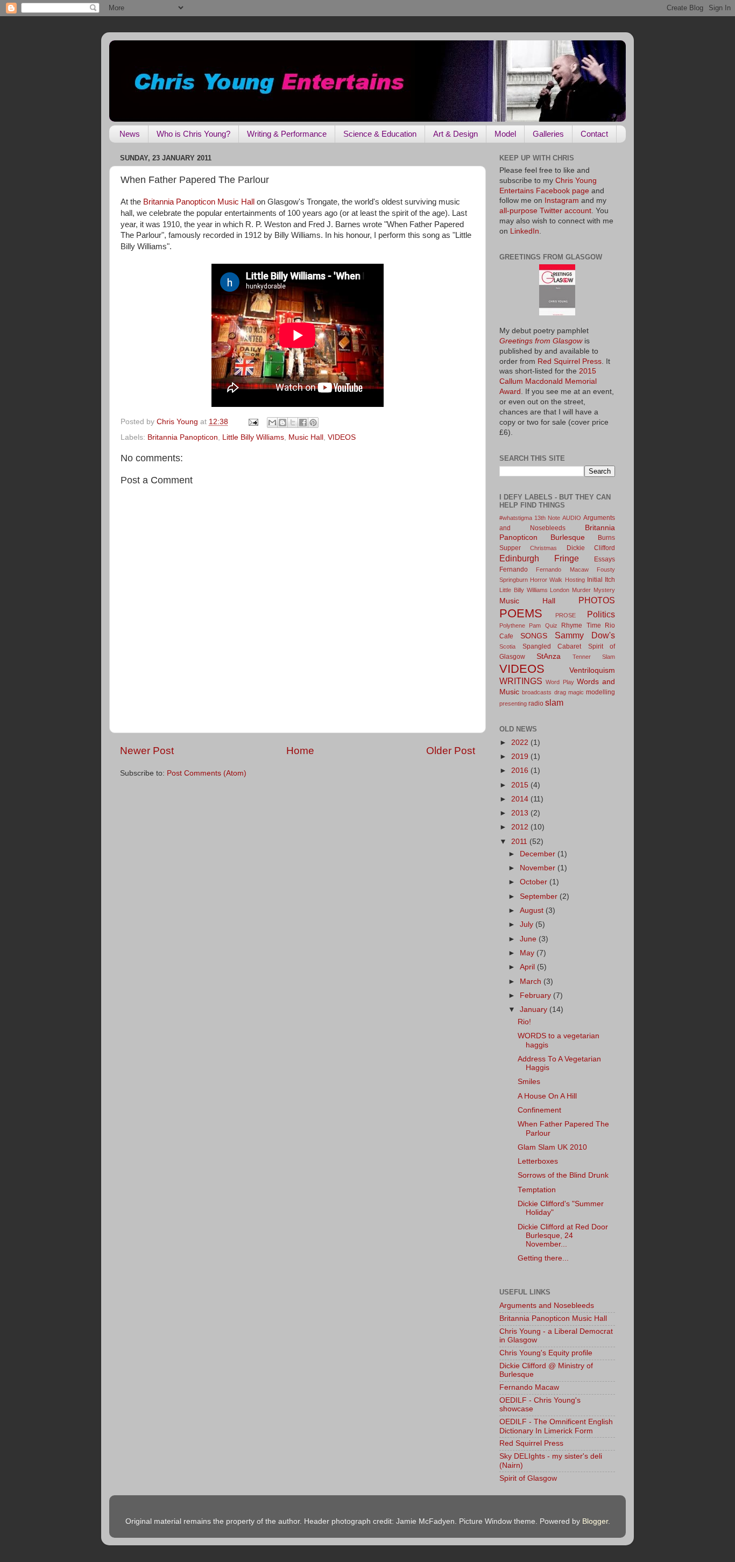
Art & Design (455, 133)
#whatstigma (515, 518)
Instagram (562, 200)
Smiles (529, 1082)
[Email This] (272, 422)
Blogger (595, 1521)
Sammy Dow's (585, 635)
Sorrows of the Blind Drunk (563, 1175)
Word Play (560, 682)
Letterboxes (538, 1161)
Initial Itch (601, 579)
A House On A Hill (547, 1096)
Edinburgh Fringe (539, 558)
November (538, 868)
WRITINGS (520, 681)
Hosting (575, 579)
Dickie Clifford (591, 548)
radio (535, 703)
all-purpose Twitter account (545, 211)
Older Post (450, 750)
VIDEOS (342, 437)
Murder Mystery (593, 590)
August (533, 910)
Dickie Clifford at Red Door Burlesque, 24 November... (563, 1235)
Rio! (524, 1022)
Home (300, 750)
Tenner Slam (594, 656)
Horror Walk (546, 579)
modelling (600, 692)
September (540, 896)
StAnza (548, 656)
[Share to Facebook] (303, 422)
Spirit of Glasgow (528, 1478)
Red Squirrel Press (570, 361)
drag (560, 692)
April (528, 967)
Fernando (513, 569)
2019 (521, 756)
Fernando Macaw (562, 569)
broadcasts (537, 692)
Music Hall (305, 437)
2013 (521, 813)
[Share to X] (292, 422)
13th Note (547, 518)
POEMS (520, 613)
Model (505, 133)
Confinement (539, 1110)
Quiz (551, 625)
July (527, 924)
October (534, 882)
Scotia (507, 646)
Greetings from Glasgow (540, 341)
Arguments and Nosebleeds (546, 1305)
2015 (521, 785)
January (534, 1009)
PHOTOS (596, 600)
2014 (521, 799)
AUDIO (571, 518)
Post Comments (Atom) (206, 773)
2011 (520, 842)
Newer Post (147, 750)
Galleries (548, 133)
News (129, 133)
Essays (604, 559)
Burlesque (567, 537)
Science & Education (379, 133)
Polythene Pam (520, 625)
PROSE (565, 615)
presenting (513, 703)
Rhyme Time (580, 625)
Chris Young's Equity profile (545, 1353)
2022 (521, 742)
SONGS (533, 636)
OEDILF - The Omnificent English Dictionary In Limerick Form (556, 1426)
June (529, 939)
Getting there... (543, 1258)
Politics (601, 614)
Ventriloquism (592, 670)
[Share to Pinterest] (313, 422)
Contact (594, 133)
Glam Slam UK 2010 (552, 1147)
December (538, 854)
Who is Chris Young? (193, 133)
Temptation (537, 1190)
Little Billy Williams (253, 437)
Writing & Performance (287, 133)
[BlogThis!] (282, 422)
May (528, 953)
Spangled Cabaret (552, 646)
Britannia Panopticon (182, 437)
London (559, 590)
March (531, 981)
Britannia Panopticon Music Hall (199, 202)
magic (576, 692)
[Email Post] (252, 422)
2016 (521, 770)
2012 (521, 827)
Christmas (543, 548)
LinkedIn (524, 231)
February (536, 995)
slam (554, 702)
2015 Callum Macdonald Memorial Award (548, 381)
